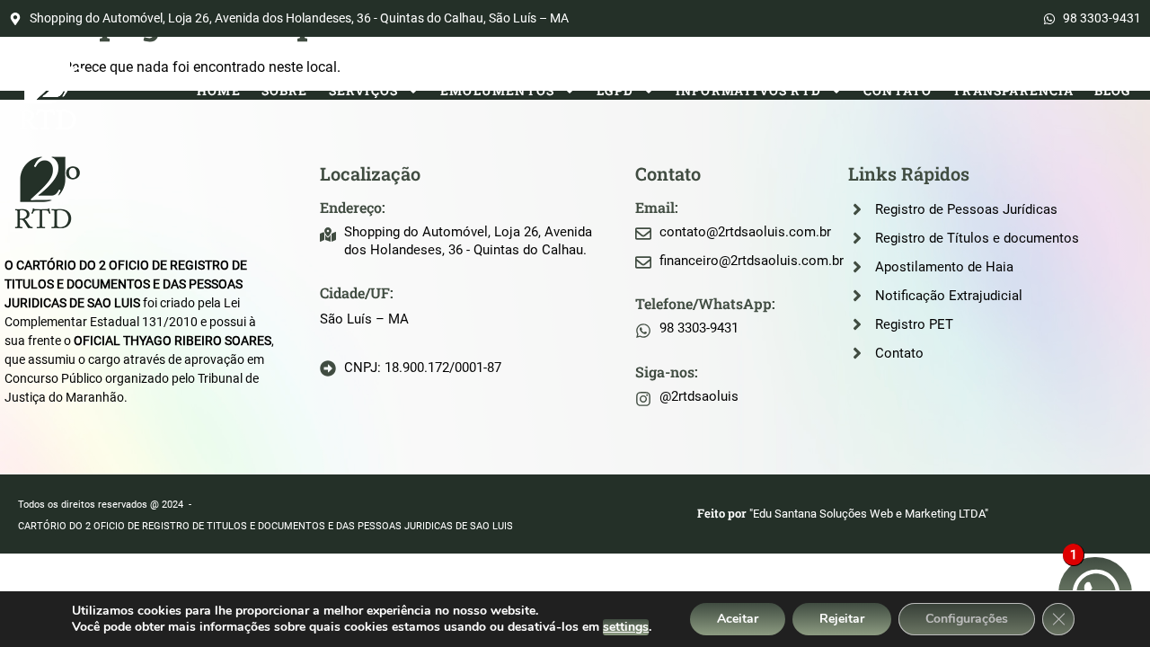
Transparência (1013, 90)
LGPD (615, 90)
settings (626, 627)
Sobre (284, 90)
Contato (897, 90)
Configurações (966, 618)
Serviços (364, 90)
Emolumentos (497, 90)
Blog (1112, 90)
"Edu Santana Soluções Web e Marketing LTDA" (868, 513)
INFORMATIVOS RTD (748, 90)
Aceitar (737, 618)
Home (219, 90)
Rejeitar (841, 618)
